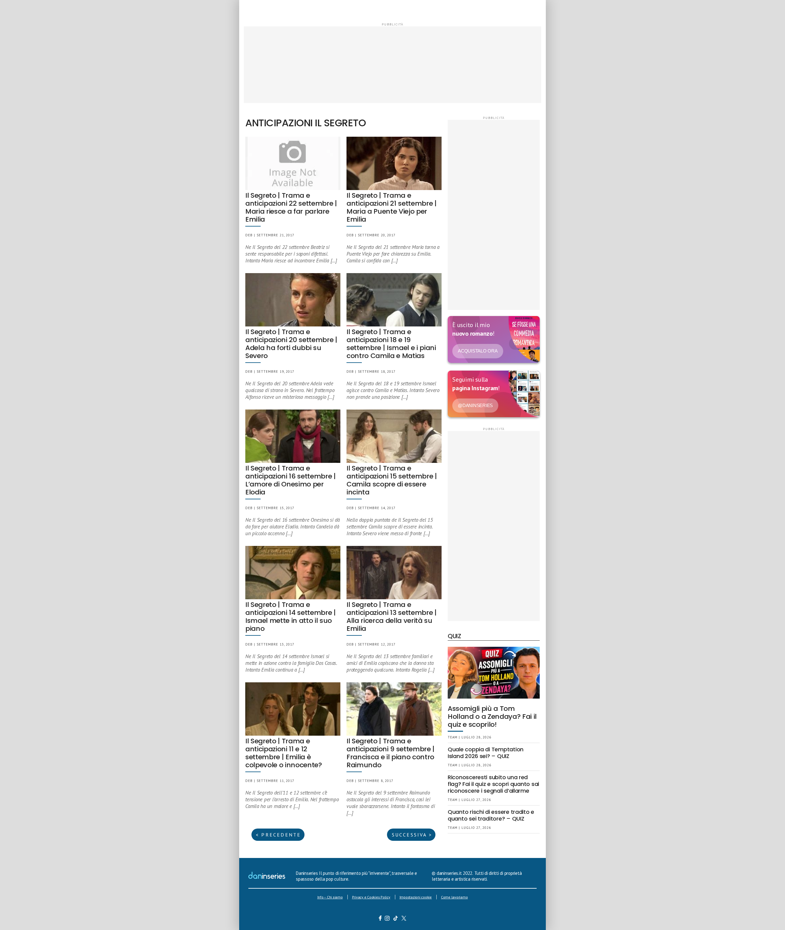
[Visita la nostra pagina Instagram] (387, 919)
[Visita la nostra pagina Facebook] (380, 919)
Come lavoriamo (454, 897)
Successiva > (412, 835)
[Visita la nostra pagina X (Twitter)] (404, 919)
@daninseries (475, 405)
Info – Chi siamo (330, 897)
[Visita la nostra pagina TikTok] (395, 919)
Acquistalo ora (478, 350)
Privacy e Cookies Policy (371, 897)
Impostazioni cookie (416, 897)
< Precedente (278, 835)
